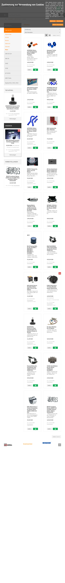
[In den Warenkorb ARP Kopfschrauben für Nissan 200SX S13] (35, 107)
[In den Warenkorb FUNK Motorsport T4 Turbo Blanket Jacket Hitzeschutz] (55, 309)
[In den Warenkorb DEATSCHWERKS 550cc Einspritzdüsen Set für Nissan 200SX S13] (55, 267)
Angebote (8, 126)
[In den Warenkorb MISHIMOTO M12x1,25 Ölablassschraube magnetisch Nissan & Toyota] (35, 348)
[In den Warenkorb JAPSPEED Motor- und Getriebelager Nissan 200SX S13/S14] (35, 70)
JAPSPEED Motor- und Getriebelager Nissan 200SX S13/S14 (32, 52)
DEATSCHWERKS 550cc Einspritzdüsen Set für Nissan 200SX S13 (52, 248)
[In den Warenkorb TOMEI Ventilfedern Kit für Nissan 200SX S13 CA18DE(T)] (55, 385)
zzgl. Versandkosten (16, 113)
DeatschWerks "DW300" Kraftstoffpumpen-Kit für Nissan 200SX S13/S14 (31, 208)
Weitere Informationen (58, 24)
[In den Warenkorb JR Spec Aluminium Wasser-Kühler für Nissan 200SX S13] (55, 187)
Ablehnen (52, 21)
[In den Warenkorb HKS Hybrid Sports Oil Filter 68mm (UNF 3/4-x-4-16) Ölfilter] (35, 309)
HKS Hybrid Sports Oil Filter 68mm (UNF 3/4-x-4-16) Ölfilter (32, 287)
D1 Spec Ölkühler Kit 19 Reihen (51, 327)
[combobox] (42, 29)
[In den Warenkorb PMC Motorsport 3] (35, 429)
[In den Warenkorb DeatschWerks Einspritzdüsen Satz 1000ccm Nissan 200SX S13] (35, 385)
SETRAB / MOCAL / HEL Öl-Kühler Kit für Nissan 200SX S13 (52, 207)
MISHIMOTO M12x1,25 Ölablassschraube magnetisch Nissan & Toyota (32, 329)
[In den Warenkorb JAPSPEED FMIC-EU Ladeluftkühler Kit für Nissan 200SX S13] (55, 107)
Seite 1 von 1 (56, 35)
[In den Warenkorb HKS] (55, 148)
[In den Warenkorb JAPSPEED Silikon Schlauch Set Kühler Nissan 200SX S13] (35, 148)
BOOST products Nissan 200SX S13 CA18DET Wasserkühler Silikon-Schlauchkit (52, 409)
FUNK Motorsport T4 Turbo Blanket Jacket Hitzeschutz (52, 287)
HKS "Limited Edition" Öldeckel (51, 128)
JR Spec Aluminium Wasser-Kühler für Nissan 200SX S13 (52, 170)
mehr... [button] (29, 70)
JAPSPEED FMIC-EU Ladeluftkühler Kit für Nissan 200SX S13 (52, 90)
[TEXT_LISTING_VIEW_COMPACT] (49, 35)
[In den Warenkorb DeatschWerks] (35, 226)
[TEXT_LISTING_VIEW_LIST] (46, 35)
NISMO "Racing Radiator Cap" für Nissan (32, 170)
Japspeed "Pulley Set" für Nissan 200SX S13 (51, 51)
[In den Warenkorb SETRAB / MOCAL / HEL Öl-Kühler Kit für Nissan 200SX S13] (55, 226)
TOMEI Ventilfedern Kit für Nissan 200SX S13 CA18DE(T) (52, 368)
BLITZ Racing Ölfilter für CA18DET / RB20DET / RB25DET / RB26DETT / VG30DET (32, 249)
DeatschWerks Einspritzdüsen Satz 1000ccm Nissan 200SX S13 (32, 368)
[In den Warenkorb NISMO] (35, 187)
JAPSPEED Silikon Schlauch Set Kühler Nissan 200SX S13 (32, 130)
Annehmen (60, 21)
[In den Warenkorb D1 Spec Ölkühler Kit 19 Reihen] (55, 348)
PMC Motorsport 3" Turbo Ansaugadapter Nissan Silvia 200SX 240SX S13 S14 (32, 409)
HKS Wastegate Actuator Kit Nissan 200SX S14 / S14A (12, 141)
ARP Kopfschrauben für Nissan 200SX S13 (32, 89)
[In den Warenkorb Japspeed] (55, 70)
